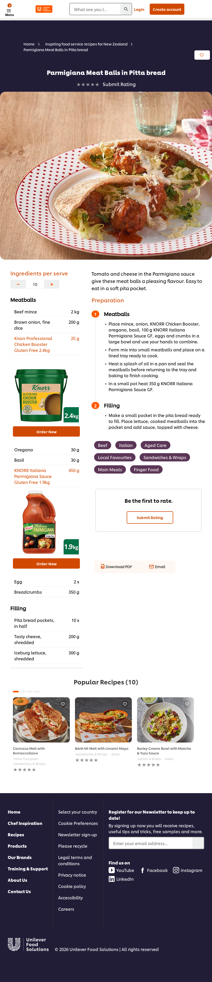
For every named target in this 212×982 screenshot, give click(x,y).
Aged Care (155, 445)
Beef (102, 445)
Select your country (77, 812)
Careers (66, 909)
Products (17, 846)
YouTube (125, 870)
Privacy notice (72, 875)
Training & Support (28, 868)
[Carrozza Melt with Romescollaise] (41, 720)
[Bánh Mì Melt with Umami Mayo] (103, 720)
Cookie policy (72, 886)
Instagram (191, 870)
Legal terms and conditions (75, 860)
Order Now (46, 431)
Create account (167, 9)
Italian (126, 445)
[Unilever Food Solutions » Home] (44, 9)
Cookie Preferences (78, 823)
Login (139, 9)
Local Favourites (115, 457)
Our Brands (20, 857)
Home (14, 812)
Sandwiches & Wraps (164, 457)
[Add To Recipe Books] (202, 55)
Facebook (157, 870)
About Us (17, 880)
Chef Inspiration (25, 823)
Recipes (16, 834)
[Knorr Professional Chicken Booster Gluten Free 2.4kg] (46, 390)
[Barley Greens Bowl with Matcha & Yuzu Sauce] (165, 720)
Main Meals (110, 469)
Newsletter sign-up (77, 834)
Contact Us (19, 891)
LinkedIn (125, 879)
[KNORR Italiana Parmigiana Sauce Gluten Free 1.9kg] (46, 522)
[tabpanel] (41, 734)
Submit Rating (150, 517)
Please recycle (72, 846)
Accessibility (70, 897)
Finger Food (146, 469)
